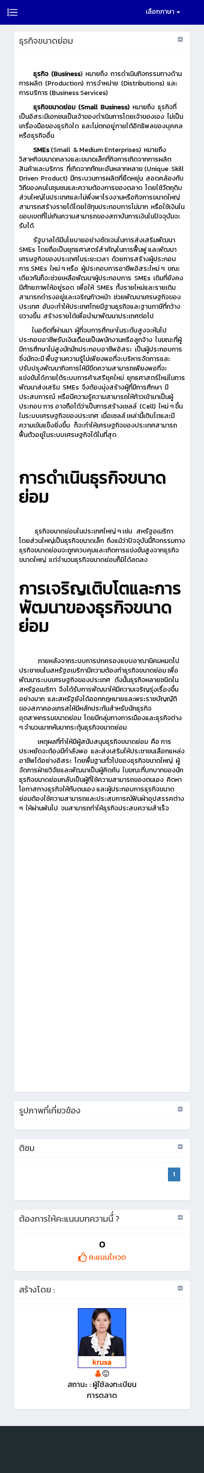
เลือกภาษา (161, 12)
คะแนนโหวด (106, 1257)
